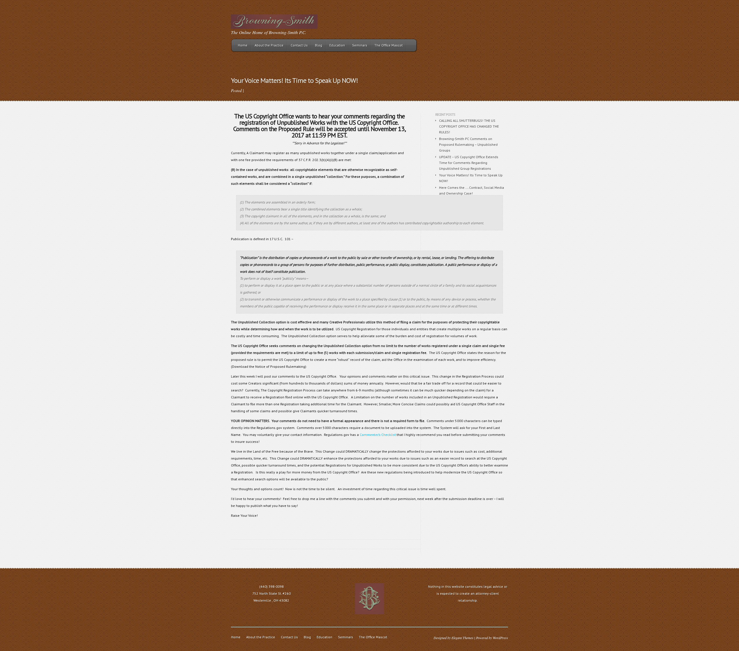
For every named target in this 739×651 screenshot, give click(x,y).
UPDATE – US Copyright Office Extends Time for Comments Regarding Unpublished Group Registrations (468, 163)
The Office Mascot (388, 45)
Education (337, 45)
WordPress (500, 637)
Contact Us (299, 45)
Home (242, 45)
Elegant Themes (462, 637)
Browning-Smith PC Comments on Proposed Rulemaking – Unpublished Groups (468, 144)
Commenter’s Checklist (378, 434)
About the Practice (269, 45)
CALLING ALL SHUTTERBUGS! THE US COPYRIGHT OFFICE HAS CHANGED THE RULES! (469, 126)
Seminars (359, 45)
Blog (318, 45)
